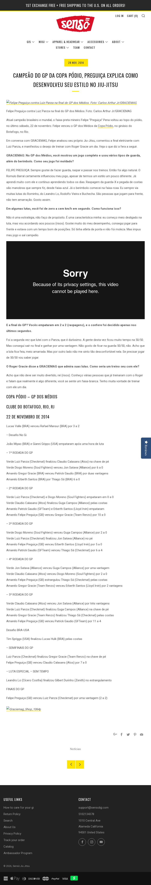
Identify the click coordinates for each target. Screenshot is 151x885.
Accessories (95, 42)
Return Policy (12, 814)
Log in (119, 16)
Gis (29, 42)
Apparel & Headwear (66, 42)
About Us (10, 827)
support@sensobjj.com (93, 807)
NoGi (42, 42)
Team (76, 47)
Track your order (14, 840)
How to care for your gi (19, 807)
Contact (89, 47)
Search (8, 820)
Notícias (75, 749)
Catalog (9, 846)
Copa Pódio (105, 126)
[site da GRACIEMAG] (23, 709)
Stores (60, 47)
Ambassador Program (18, 853)
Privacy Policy (12, 833)
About (116, 42)
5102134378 (86, 814)
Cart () (132, 16)
